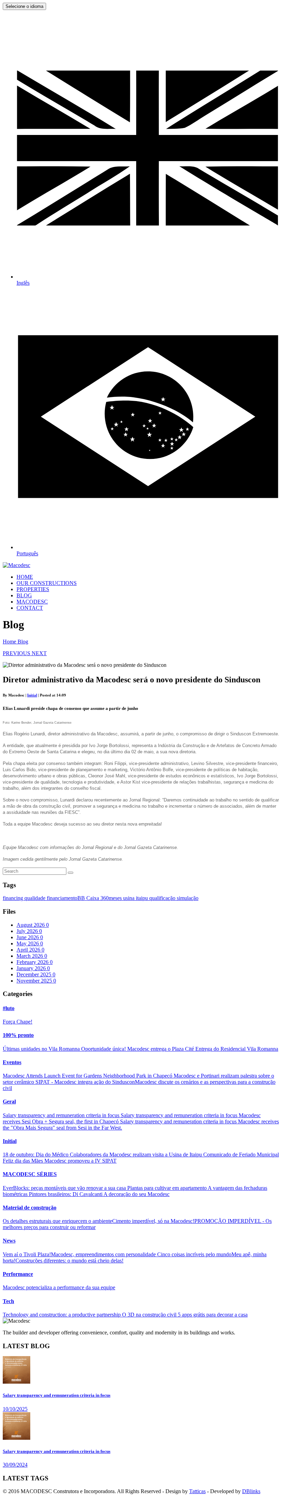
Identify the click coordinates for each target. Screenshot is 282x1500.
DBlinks (251, 1491)
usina (129, 898)
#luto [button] (8, 1008)
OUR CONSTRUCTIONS (47, 583)
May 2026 (30, 943)
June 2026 (30, 937)
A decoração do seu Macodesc (137, 1194)
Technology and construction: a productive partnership (62, 1315)
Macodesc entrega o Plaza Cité (161, 1049)
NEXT (39, 653)
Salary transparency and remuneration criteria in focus (62, 1115)
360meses (111, 898)
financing (13, 898)
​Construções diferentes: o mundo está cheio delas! (69, 1260)
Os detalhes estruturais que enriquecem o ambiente (57, 1221)
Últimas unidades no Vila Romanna (42, 1049)
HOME (25, 577)
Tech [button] (8, 1301)
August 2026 (33, 925)
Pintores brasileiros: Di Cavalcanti (66, 1194)
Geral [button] (9, 1101)
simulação (187, 898)
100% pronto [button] (18, 1035)
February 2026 (35, 962)
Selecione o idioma (24, 6)
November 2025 (36, 981)
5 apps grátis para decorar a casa (213, 1315)
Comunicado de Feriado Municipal (241, 1154)
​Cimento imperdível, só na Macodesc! (153, 1221)
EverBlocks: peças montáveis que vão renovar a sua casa (65, 1188)
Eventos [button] (12, 1062)
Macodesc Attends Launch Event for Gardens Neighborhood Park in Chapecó (88, 1076)
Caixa (93, 898)
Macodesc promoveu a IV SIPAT (80, 1161)
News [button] (9, 1241)
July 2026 (29, 931)
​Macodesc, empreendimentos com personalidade (104, 1254)
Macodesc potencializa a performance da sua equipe (59, 1287)
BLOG (24, 595)
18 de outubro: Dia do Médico (36, 1154)
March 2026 (32, 956)
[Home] (16, 565)
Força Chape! (17, 1022)
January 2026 (33, 968)
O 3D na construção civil (150, 1315)
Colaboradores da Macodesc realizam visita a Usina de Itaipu (136, 1154)
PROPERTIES (33, 589)
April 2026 (30, 950)
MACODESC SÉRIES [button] (30, 1174)
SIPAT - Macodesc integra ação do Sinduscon (85, 1082)
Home (10, 641)
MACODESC (32, 602)
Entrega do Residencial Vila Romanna (236, 1049)
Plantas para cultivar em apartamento (167, 1188)
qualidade (35, 898)
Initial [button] (10, 1141)
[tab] (141, 1008)
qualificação (163, 898)
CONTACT (30, 608)
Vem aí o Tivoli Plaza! (27, 1254)
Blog (23, 641)
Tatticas (197, 1491)
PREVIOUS (17, 653)
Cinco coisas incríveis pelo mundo (194, 1254)
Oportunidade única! (104, 1049)
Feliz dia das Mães (23, 1161)
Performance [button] (18, 1274)
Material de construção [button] (29, 1207)
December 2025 (36, 974)
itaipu (142, 898)
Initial (32, 695)
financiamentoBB (66, 898)
